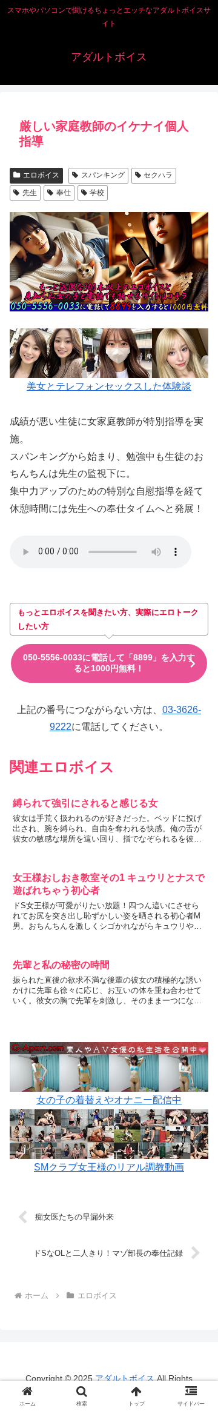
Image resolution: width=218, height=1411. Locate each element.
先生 (29, 192)
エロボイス (41, 175)
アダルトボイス (124, 1378)
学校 (97, 192)
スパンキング (103, 175)
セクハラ (158, 175)
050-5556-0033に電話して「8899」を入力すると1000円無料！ (109, 662)
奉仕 (63, 192)
